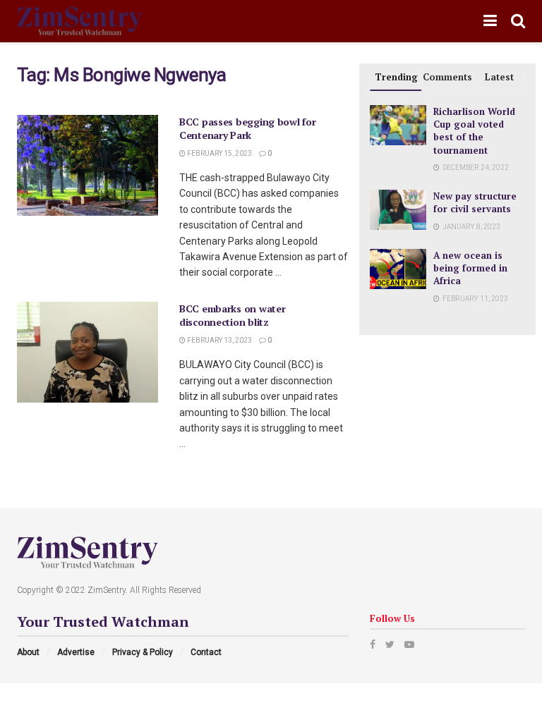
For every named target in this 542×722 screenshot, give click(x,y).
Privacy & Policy (142, 652)
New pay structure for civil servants (475, 202)
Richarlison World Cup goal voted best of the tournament (474, 131)
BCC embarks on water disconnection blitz (232, 315)
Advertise (76, 652)
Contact (206, 652)
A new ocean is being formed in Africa (470, 268)
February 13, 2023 (219, 340)
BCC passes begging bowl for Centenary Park (247, 128)
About (28, 652)
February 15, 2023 (219, 153)
